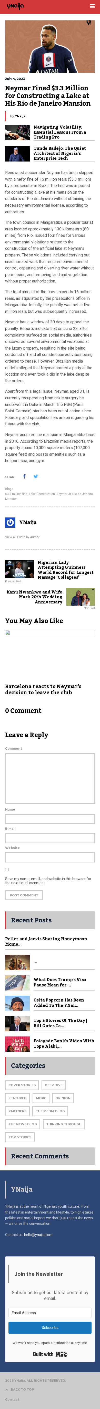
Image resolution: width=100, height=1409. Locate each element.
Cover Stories (22, 1085)
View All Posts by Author (22, 537)
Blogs (9, 489)
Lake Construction (42, 494)
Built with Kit (50, 1354)
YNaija (20, 116)
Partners (17, 1111)
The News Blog (22, 1124)
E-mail (10, 829)
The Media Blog (50, 1111)
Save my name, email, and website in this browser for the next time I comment (48, 881)
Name (10, 809)
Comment (13, 748)
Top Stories (19, 1137)
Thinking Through (64, 1124)
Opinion (63, 1098)
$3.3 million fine (16, 494)
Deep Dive (54, 1085)
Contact (12, 1399)
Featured (17, 1098)
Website (12, 848)
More (41, 1098)
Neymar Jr (63, 494)
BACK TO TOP (22, 1389)
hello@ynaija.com (38, 1235)
